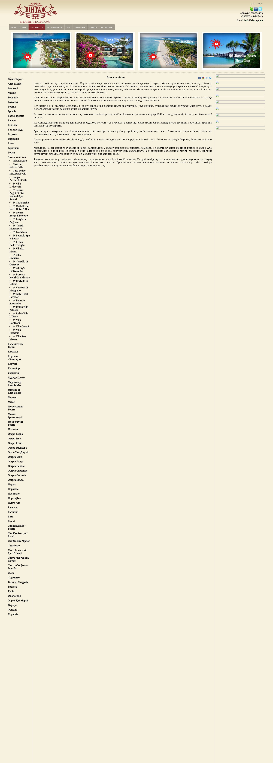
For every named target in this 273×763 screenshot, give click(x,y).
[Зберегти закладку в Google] (203, 78)
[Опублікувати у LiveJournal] (206, 78)
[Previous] (13, 51)
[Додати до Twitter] (210, 78)
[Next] (66, 51)
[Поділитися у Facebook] (199, 78)
